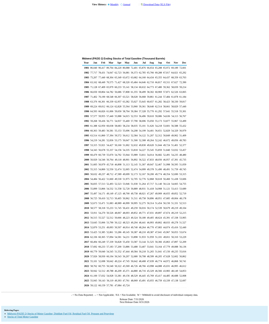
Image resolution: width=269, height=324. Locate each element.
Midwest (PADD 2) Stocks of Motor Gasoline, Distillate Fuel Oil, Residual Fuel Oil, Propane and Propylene (60, 313)
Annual (126, 4)
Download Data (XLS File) (156, 4)
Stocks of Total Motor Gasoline (22, 316)
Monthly (114, 4)
